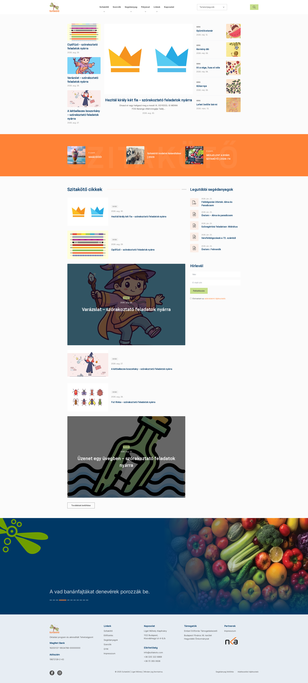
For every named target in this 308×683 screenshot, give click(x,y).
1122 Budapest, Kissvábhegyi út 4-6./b (154, 637)
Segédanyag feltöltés (225, 672)
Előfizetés (108, 635)
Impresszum (109, 653)
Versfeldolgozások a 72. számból (218, 238)
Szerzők (107, 644)
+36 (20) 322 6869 (153, 657)
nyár (115, 206)
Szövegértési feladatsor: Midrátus (219, 226)
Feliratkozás (199, 291)
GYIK (106, 649)
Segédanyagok (111, 640)
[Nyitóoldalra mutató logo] (71, 628)
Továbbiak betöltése (81, 505)
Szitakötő (108, 631)
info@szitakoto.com (153, 652)
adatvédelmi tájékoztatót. (215, 298)
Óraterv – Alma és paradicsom (217, 215)
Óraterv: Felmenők (211, 249)
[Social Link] (52, 672)
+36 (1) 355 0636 (152, 661)
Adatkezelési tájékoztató (248, 672)
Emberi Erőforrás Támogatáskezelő (200, 631)
